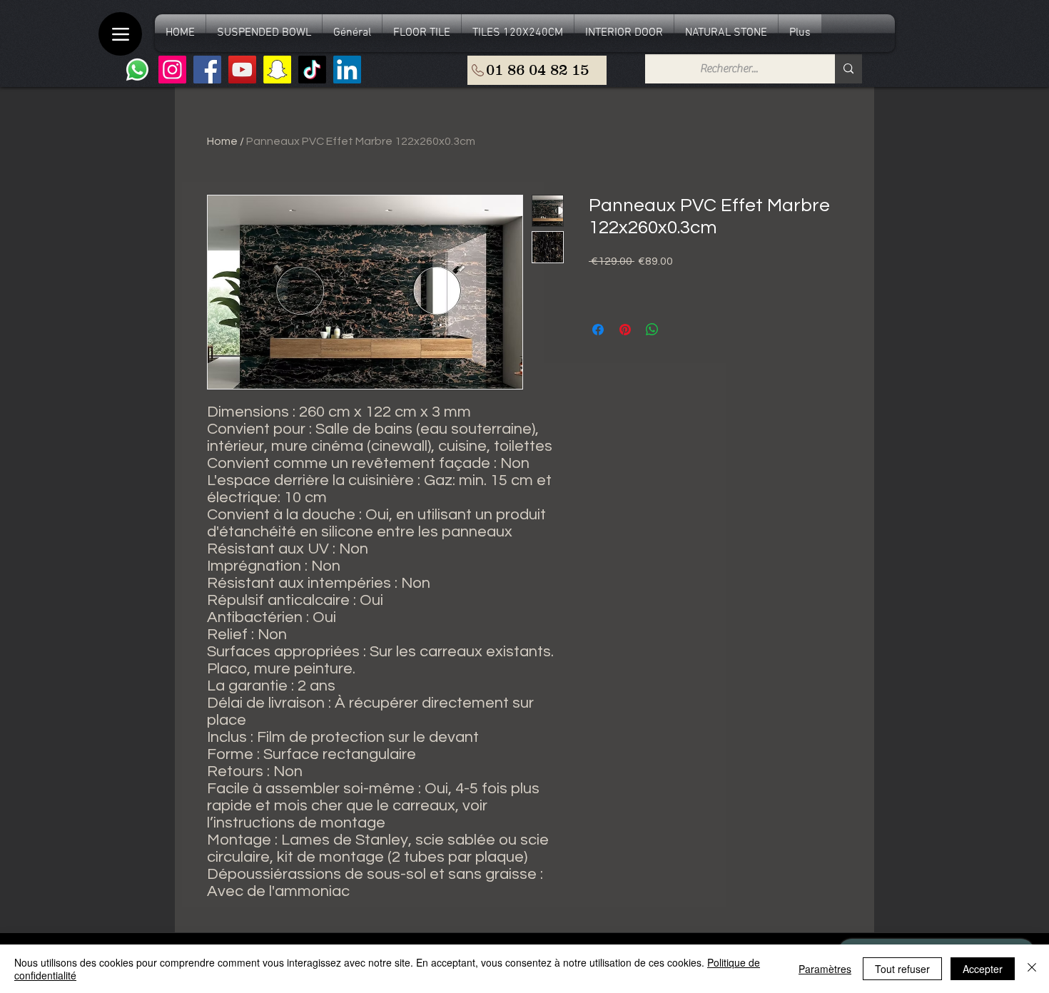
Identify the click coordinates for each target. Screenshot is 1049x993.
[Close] (1031, 969)
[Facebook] (207, 69)
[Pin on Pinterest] (625, 329)
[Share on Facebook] (598, 329)
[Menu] (120, 34)
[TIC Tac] (312, 69)
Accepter (983, 969)
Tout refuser (902, 969)
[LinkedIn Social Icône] (347, 69)
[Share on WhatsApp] (652, 329)
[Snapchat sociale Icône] (277, 69)
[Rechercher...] (848, 68)
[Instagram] (172, 69)
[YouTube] (242, 69)
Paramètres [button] (825, 969)
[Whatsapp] (137, 69)
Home (222, 141)
